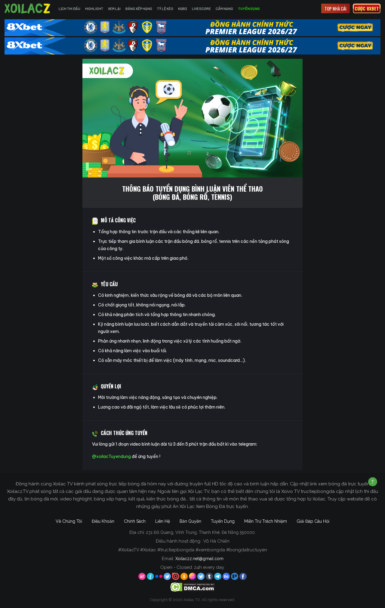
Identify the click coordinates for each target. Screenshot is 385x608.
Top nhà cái (335, 8)
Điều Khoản (103, 521)
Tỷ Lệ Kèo (165, 8)
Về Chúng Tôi (69, 521)
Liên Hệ (162, 521)
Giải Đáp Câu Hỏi (313, 521)
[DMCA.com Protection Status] (192, 586)
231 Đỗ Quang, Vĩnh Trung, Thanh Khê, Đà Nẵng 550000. (201, 532)
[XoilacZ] (28, 8)
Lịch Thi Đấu (69, 8)
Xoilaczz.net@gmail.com (199, 558)
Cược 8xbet (367, 8)
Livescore (201, 8)
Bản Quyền (190, 521)
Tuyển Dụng (249, 8)
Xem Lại (114, 8)
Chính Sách (135, 521)
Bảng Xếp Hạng (138, 8)
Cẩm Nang (224, 8)
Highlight (94, 8)
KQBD (182, 8)
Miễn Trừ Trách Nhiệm (265, 521)
